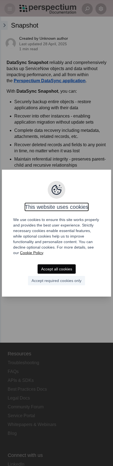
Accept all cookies (56, 269)
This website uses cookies (56, 207)
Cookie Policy (31, 253)
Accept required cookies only (56, 280)
